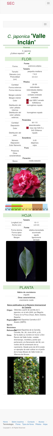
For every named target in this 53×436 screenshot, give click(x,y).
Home (5, 421)
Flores (18, 424)
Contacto (31, 421)
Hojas (45, 424)
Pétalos (38, 424)
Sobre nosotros (18, 421)
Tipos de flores (28, 424)
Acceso (41, 421)
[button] (10, 182)
